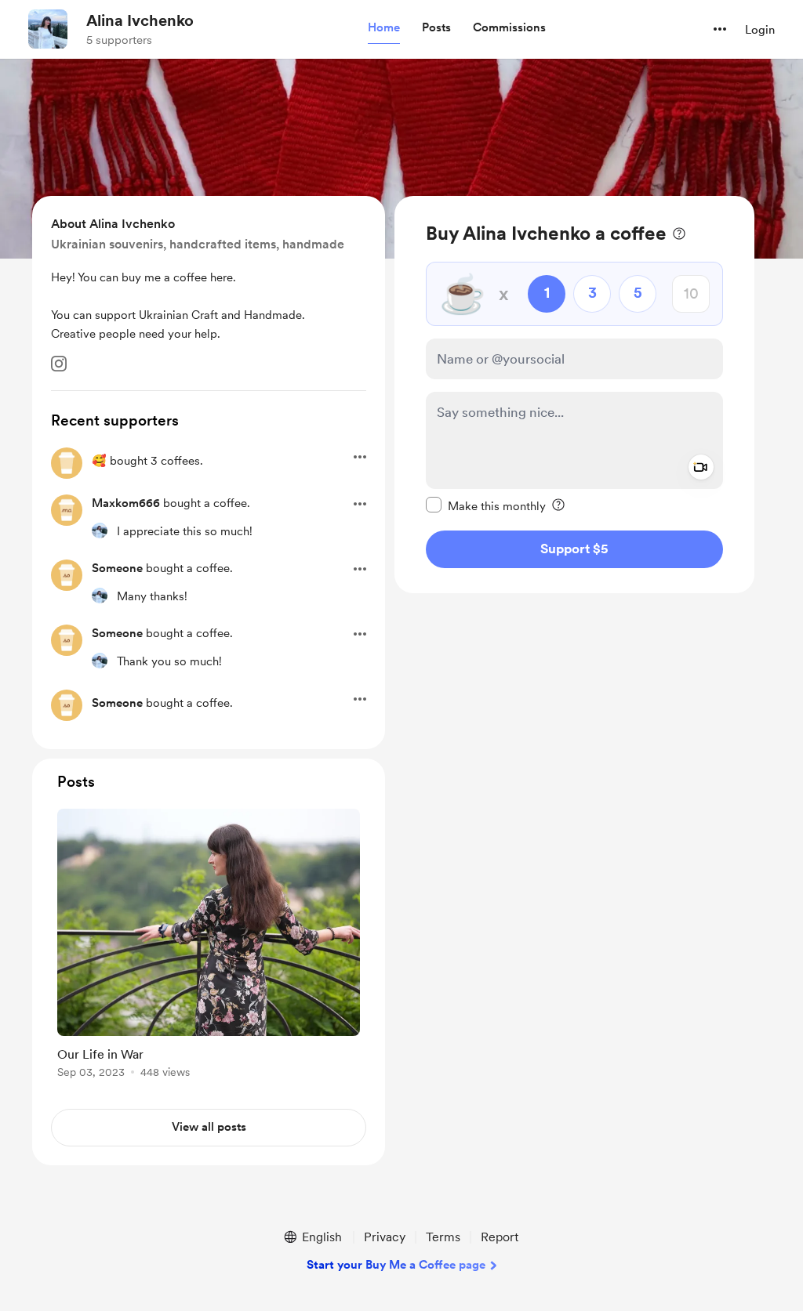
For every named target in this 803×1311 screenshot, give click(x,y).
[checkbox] (486, 505)
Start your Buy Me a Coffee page (396, 1265)
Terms (443, 1237)
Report (499, 1237)
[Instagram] (59, 363)
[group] (208, 946)
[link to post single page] (208, 946)
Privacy (384, 1237)
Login (760, 30)
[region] (574, 394)
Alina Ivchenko (140, 20)
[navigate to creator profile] (47, 29)
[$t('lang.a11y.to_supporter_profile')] (99, 530)
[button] (384, 28)
